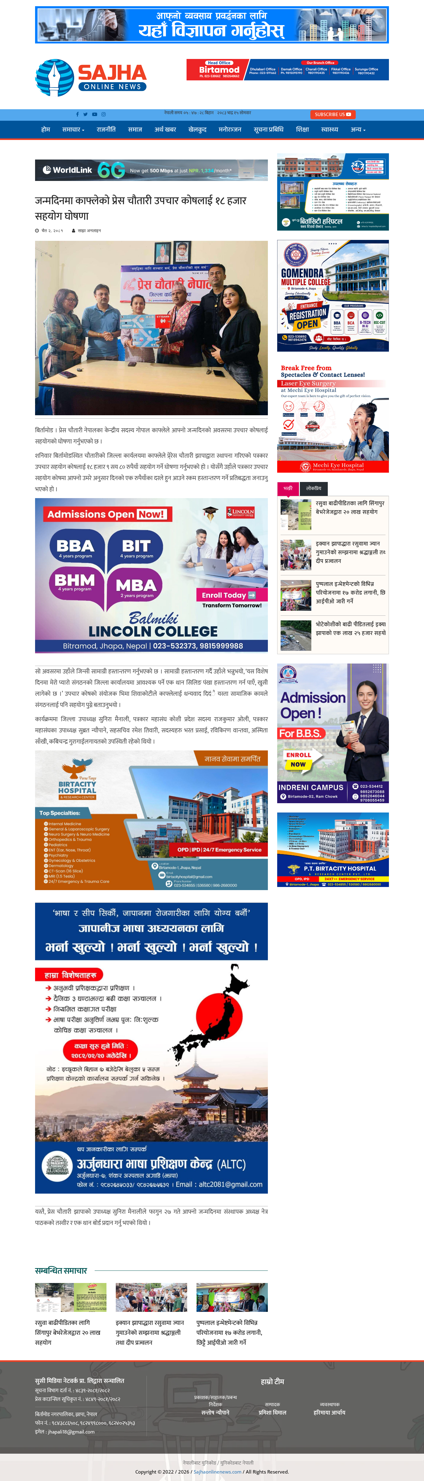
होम (45, 130)
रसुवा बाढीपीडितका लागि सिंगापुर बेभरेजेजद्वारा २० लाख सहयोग (67, 1333)
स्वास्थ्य (329, 130)
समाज (135, 130)
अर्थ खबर (165, 130)
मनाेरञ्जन (230, 130)
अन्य (357, 130)
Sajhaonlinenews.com (217, 1472)
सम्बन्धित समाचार (61, 1271)
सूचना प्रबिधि (269, 130)
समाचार (71, 130)
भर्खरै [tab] (288, 488)
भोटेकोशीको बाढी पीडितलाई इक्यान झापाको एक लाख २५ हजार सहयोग (353, 629)
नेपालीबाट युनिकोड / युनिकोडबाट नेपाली (218, 1463)
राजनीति (106, 130)
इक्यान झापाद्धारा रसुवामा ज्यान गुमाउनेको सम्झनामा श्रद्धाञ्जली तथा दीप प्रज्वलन (150, 1333)
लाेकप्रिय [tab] (313, 488)
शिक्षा (302, 130)
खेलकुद (197, 130)
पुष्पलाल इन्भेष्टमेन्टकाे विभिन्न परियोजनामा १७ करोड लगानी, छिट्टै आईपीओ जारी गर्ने (229, 1333)
